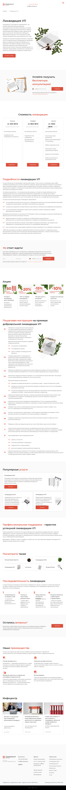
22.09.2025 (48, 732)
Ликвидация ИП (10, 567)
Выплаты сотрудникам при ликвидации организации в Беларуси (12, 718)
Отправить (57, 88)
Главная (5, 11)
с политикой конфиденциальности (35, 261)
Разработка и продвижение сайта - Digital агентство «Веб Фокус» (20, 782)
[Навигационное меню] (63, 2)
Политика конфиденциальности (9, 761)
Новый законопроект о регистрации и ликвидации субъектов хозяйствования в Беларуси (52, 720)
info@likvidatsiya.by (32, 6)
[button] (9, 55)
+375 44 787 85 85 (33, 4)
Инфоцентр (52, 768)
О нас (50, 775)
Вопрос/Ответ (50, 567)
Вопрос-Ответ (53, 770)
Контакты (28, 567)
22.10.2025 (6, 732)
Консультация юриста (11, 560)
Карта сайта (5, 760)
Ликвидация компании (55, 759)
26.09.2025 (27, 732)
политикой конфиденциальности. (40, 94)
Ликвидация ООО (41, 560)
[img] (12, 708)
